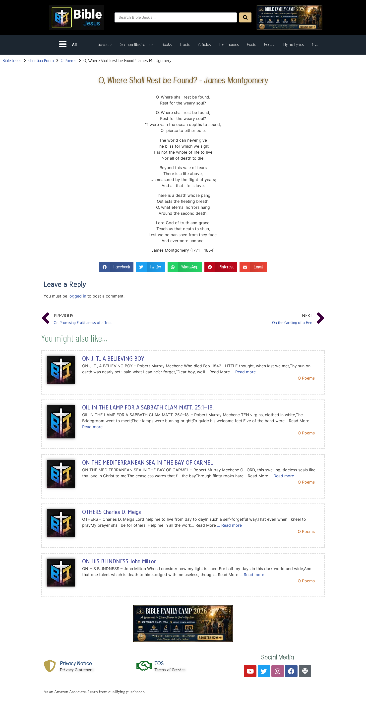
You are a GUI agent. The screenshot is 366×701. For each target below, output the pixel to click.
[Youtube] (250, 671)
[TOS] (144, 666)
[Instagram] (277, 671)
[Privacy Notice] (50, 666)
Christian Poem (41, 60)
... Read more (243, 371)
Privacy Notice (76, 663)
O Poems (68, 60)
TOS (159, 663)
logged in (77, 296)
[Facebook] (291, 671)
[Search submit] (245, 17)
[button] (116, 267)
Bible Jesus (11, 60)
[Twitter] (264, 671)
